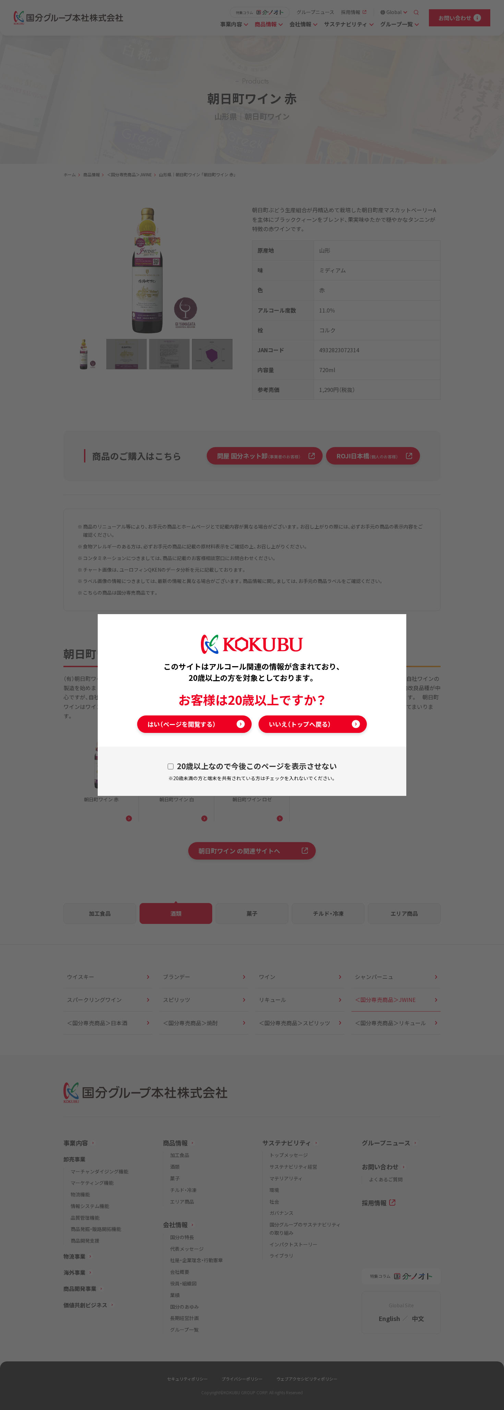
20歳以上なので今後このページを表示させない (257, 765)
